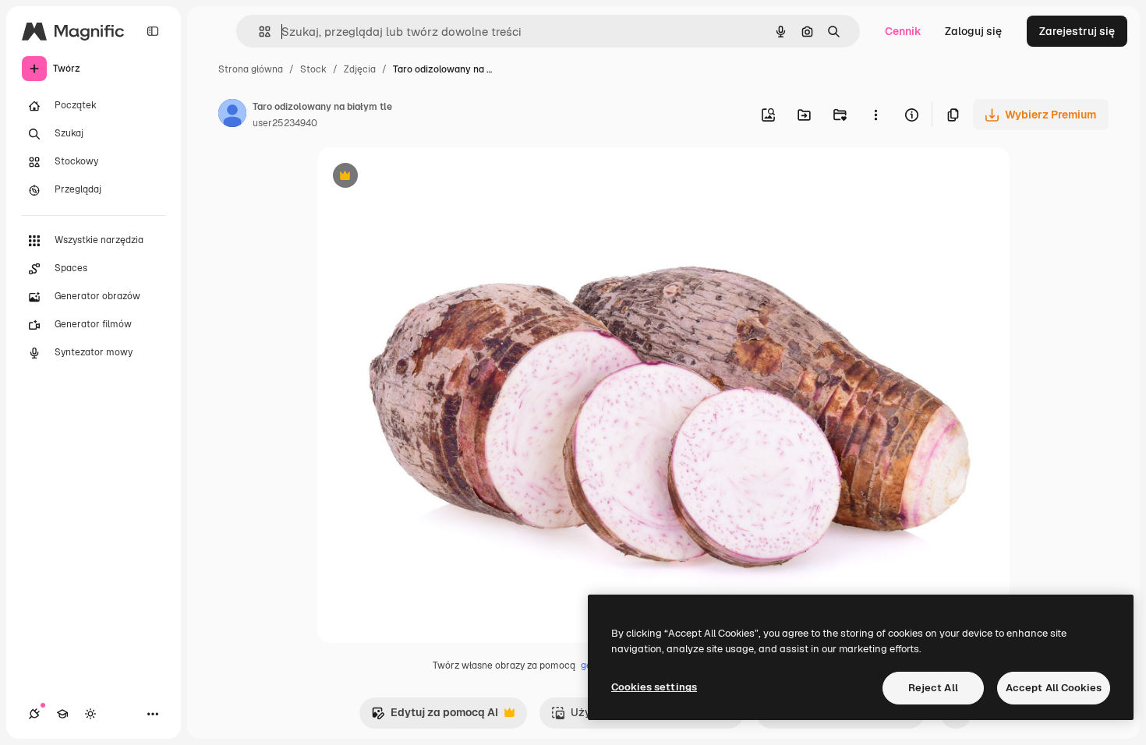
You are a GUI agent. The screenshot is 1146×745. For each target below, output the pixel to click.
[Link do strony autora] (232, 115)
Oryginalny (425, 177)
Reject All (933, 687)
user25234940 (285, 123)
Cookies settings (654, 687)
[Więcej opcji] (875, 114)
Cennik (903, 31)
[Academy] (62, 713)
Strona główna (250, 69)
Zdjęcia (360, 69)
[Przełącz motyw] (90, 713)
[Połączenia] (34, 713)
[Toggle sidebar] (152, 31)
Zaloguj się (973, 31)
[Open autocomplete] (258, 31)
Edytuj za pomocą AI (434, 716)
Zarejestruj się (1077, 31)
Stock (313, 69)
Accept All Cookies (1054, 687)
